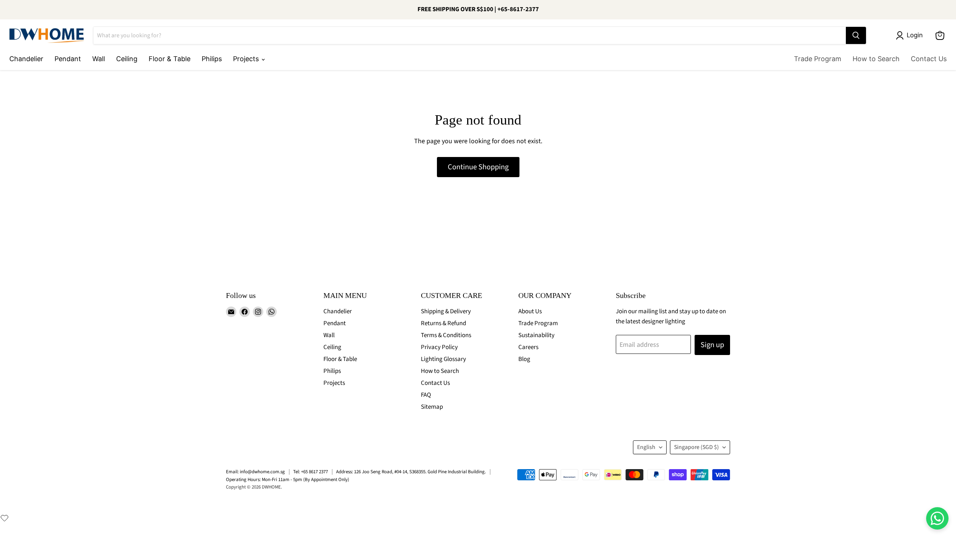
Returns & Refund (443, 323)
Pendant (68, 59)
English (646, 447)
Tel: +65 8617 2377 (310, 471)
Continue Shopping (478, 166)
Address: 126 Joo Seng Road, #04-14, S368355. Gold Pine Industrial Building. (411, 471)
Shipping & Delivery (446, 311)
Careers (528, 347)
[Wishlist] (4, 518)
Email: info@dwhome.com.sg (255, 471)
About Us (530, 311)
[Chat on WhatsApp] (937, 518)
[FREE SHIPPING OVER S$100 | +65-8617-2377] (478, 10)
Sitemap (432, 406)
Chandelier (26, 59)
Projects (247, 59)
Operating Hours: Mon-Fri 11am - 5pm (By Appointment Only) (287, 479)
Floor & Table (169, 59)
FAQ (426, 394)
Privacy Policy (439, 347)
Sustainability (536, 335)
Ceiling (126, 59)
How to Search (876, 59)
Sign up (712, 344)
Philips (212, 59)
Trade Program (817, 59)
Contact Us (929, 59)
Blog (524, 359)
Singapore (696, 447)
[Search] (856, 35)
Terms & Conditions (446, 335)
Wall (98, 59)
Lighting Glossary (443, 359)
